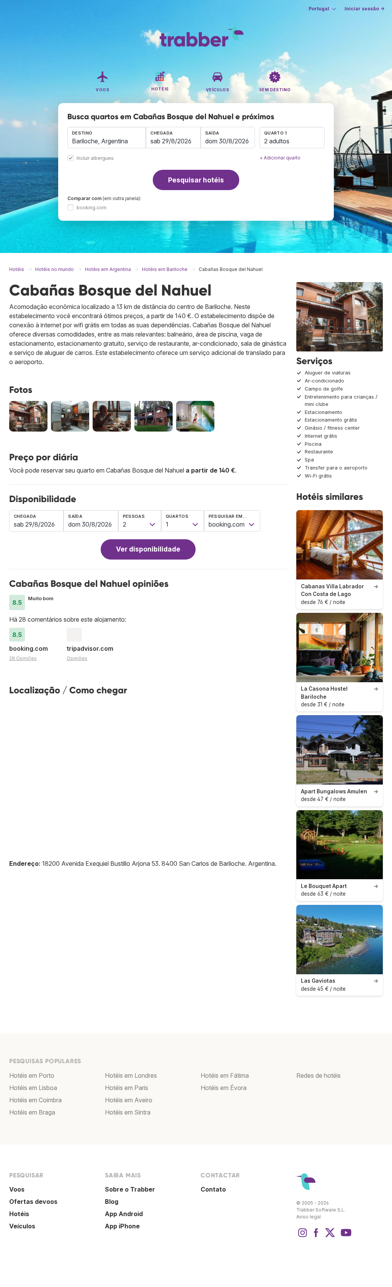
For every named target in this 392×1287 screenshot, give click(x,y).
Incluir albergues (95, 158)
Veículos (22, 1226)
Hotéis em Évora (224, 1088)
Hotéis (19, 1214)
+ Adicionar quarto (280, 158)
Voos (16, 1189)
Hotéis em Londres (131, 1075)
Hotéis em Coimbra (35, 1100)
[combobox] (106, 137)
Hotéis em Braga (32, 1112)
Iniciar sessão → (364, 8)
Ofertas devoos (33, 1201)
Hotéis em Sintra (127, 1112)
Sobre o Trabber (130, 1189)
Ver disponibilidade (148, 549)
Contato (213, 1189)
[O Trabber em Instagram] (302, 1236)
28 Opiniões (23, 658)
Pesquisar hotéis (196, 180)
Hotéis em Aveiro (128, 1100)
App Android (124, 1214)
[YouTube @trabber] (345, 1236)
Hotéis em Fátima (225, 1075)
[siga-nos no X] (330, 1236)
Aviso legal (308, 1217)
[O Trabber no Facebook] (316, 1236)
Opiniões (77, 658)
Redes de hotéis (318, 1075)
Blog (111, 1201)
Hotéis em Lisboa (33, 1088)
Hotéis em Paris (126, 1088)
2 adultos (276, 141)
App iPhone (122, 1226)
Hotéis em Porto (31, 1075)
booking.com (91, 207)
